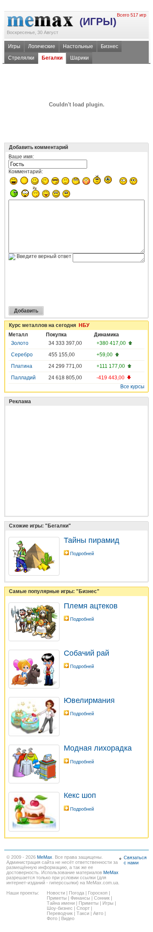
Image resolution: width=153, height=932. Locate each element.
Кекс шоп (80, 795)
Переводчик (60, 913)
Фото (52, 918)
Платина (21, 366)
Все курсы (132, 387)
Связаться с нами (135, 860)
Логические (41, 46)
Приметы (57, 897)
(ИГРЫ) (97, 21)
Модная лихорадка (98, 748)
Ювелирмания (89, 700)
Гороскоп (98, 892)
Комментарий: (25, 172)
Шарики (79, 58)
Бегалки (52, 58)
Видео (67, 918)
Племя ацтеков (91, 606)
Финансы (80, 897)
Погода (76, 892)
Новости (56, 892)
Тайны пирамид (91, 540)
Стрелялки (21, 58)
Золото (19, 343)
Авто (98, 913)
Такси (82, 913)
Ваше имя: (21, 157)
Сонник (102, 897)
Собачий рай (86, 653)
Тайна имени (61, 903)
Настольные (78, 46)
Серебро (22, 355)
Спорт (83, 908)
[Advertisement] (72, 439)
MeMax (44, 857)
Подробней (82, 553)
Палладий (23, 378)
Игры (14, 46)
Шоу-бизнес (60, 908)
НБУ (84, 325)
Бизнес (109, 46)
